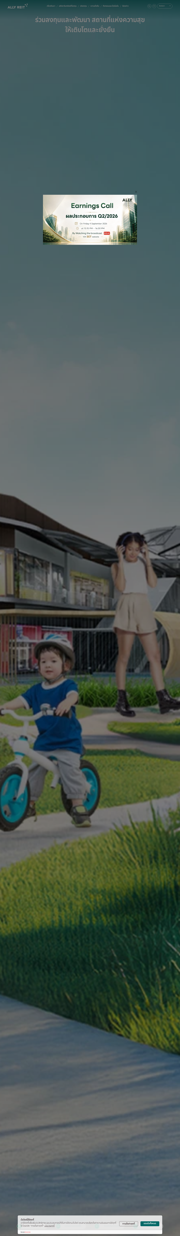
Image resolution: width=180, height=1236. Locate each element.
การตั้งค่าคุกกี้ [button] (128, 1224)
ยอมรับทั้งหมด (150, 1224)
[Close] (136, 192)
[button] (88, 243)
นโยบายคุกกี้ (49, 1226)
